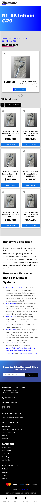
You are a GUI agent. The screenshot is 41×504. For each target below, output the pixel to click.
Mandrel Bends (11, 329)
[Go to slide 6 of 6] (18, 95)
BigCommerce (25, 489)
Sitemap (5, 438)
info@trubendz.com (12, 402)
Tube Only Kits (11, 316)
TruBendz (5, 469)
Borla (4, 475)
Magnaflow (6, 472)
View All (4, 478)
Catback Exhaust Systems (15, 287)
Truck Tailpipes (11, 303)
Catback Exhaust (8, 453)
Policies (4, 435)
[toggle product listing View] (2, 105)
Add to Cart (19, 89)
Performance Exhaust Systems (12, 417)
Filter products (13, 104)
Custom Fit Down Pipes (14, 348)
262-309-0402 (10, 397)
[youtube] (8, 407)
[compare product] (3, 110)
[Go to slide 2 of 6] (21, 95)
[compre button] (4, 53)
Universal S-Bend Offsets (27, 353)
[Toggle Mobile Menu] (36, 2)
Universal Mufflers (17, 350)
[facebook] (3, 407)
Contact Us (6, 426)
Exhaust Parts (11, 342)
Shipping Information (9, 432)
